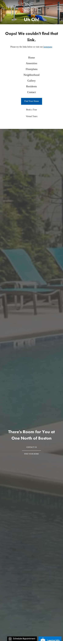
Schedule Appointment (24, 638)
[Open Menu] (59, 8)
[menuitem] (31, 58)
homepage (47, 47)
